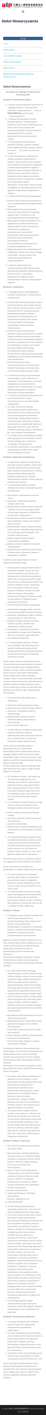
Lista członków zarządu (12, 55)
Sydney (25, 1411)
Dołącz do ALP (9, 67)
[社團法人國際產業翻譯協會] (23, 4)
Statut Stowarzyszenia (12, 61)
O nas (5, 43)
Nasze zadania (8, 49)
